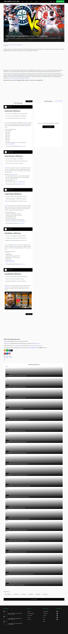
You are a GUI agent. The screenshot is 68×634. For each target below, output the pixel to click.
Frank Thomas (7, 205)
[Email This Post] (7, 356)
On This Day (45, 613)
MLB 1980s (38, 594)
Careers (29, 617)
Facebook (35, 345)
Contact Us (29, 619)
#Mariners (13, 174)
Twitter (15, 345)
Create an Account (60, 1)
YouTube (31, 345)
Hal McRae (20, 78)
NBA (27, 1)
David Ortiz (25, 122)
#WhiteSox (13, 221)
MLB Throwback (8, 594)
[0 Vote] (5, 356)
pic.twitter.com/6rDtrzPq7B (10, 261)
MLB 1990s (31, 594)
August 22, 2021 (22, 264)
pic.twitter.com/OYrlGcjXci (20, 181)
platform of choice (36, 343)
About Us (29, 611)
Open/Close (29, 101)
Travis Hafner (15, 78)
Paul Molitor (15, 244)
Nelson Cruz (9, 78)
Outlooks (44, 615)
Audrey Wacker (7, 44)
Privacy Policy (30, 615)
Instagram (19, 345)
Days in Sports (45, 611)
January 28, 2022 (22, 146)
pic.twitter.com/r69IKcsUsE (10, 143)
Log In (54, 1)
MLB (31, 1)
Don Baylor (27, 78)
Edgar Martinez (7, 167)
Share (5, 341)
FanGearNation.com (33, 347)
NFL (22, 1)
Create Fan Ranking (48, 126)
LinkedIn (40, 345)
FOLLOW (8, 343)
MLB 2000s (23, 594)
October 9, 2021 (22, 184)
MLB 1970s (45, 594)
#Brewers (12, 260)
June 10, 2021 (21, 223)
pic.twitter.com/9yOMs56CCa (20, 221)
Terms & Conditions (31, 613)
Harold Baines (7, 287)
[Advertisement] (34, 60)
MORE (36, 1)
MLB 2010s (16, 594)
